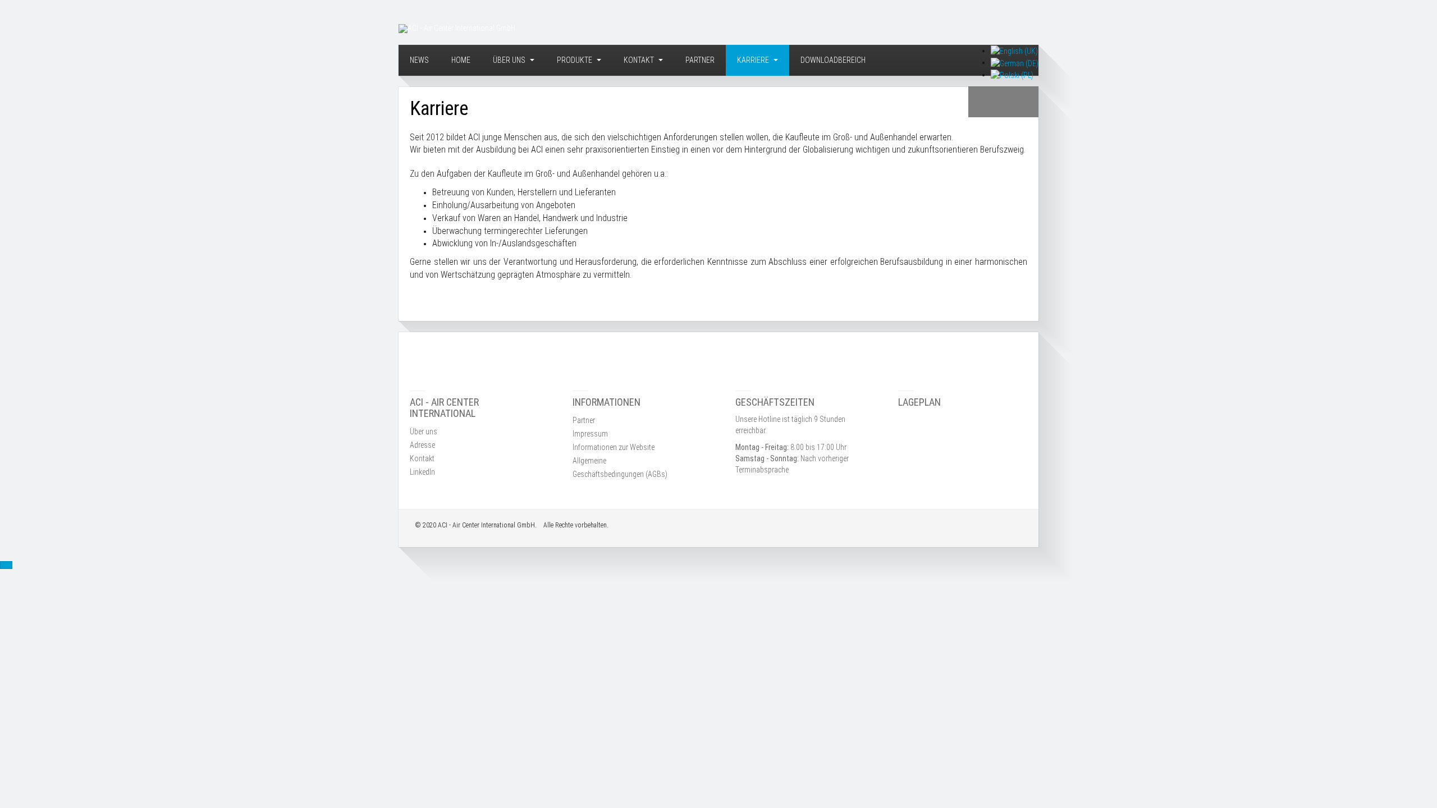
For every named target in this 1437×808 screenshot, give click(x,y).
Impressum (590, 433)
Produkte (575, 60)
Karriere (754, 60)
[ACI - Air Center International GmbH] (457, 28)
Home (460, 60)
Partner (700, 60)
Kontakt (640, 60)
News (419, 60)
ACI (442, 525)
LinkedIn (422, 471)
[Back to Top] (6, 565)
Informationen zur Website (614, 447)
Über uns (510, 60)
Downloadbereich (833, 60)
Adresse (422, 444)
